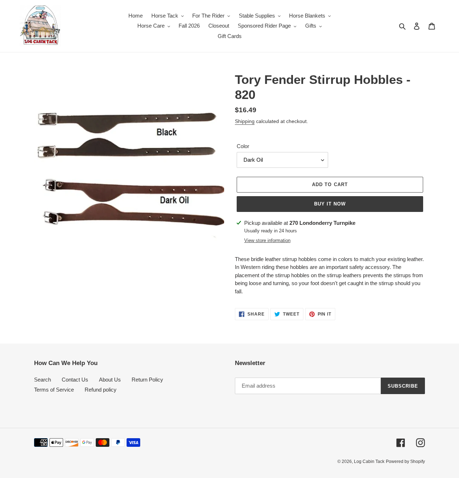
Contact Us (75, 380)
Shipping (245, 121)
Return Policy (147, 380)
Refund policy (101, 390)
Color (243, 146)
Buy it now (330, 204)
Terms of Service (54, 390)
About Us (110, 380)
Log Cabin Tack (369, 461)
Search (42, 380)
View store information (267, 240)
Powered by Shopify (405, 461)
